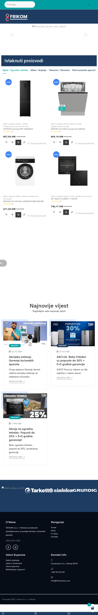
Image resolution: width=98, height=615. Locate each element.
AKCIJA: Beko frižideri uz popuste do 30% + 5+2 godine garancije (71, 360)
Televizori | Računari (59, 70)
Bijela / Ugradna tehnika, (12, 124)
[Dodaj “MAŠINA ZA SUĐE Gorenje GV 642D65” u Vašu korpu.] (66, 142)
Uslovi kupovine (12, 566)
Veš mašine (7, 199)
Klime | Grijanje (38, 70)
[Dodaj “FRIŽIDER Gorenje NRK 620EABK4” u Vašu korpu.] (18, 142)
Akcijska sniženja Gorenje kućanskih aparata (21, 360)
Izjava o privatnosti (14, 563)
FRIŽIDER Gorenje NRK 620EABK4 (18, 129)
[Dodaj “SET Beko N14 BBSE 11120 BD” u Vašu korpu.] (66, 212)
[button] (12, 34)
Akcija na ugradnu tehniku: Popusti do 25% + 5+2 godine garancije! (22, 434)
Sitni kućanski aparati (83, 70)
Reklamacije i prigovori (15, 569)
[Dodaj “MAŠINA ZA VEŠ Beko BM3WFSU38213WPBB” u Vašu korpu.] (18, 214)
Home (53, 527)
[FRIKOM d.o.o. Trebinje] (16, 17)
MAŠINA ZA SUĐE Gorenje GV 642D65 (68, 129)
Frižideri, (25, 124)
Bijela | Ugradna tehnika (15, 70)
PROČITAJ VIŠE (13, 540)
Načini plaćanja (12, 560)
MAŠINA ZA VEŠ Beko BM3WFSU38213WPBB (23, 201)
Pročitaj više (16, 381)
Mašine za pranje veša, (30, 196)
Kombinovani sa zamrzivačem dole (16, 126)
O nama (54, 533)
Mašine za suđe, (76, 124)
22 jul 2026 (17, 351)
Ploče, (72, 196)
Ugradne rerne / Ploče (83, 196)
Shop (53, 530)
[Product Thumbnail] (25, 99)
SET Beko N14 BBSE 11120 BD (64, 198)
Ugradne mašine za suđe (60, 126)
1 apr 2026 (16, 423)
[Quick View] (12, 142)
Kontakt (54, 536)
